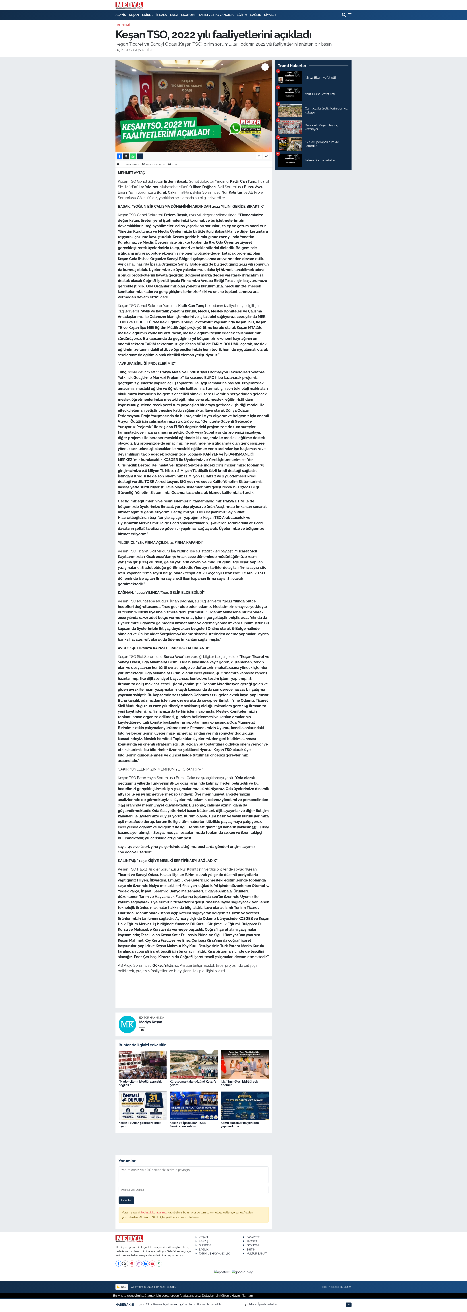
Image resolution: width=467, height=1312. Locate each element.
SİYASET (270, 15)
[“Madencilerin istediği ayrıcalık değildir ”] (143, 1064)
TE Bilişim (345, 1286)
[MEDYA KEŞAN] (129, 5)
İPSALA (161, 15)
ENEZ (174, 15)
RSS (123, 1286)
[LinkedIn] (145, 1264)
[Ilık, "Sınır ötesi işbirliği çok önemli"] (245, 1064)
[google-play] (242, 1272)
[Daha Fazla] (140, 156)
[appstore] (222, 1272)
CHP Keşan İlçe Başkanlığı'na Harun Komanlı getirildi (183, 1304)
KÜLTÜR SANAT (256, 1253)
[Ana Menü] (349, 15)
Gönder (126, 1200)
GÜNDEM (205, 1245)
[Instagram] (139, 1264)
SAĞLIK (255, 15)
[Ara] (344, 15)
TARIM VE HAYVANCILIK (216, 15)
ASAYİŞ (120, 15)
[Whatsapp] (159, 1264)
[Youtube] (152, 1264)
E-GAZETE (253, 1237)
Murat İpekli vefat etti (264, 1304)
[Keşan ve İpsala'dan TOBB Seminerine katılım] (194, 1105)
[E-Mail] (142, 1030)
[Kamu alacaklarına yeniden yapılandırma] (245, 1105)
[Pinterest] (132, 1264)
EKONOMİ (188, 15)
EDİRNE (147, 15)
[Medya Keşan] (127, 1024)
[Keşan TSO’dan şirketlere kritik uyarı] (143, 1105)
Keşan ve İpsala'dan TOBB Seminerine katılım (188, 1124)
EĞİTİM (242, 15)
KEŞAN (134, 15)
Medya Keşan (150, 1022)
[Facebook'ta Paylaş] (119, 156)
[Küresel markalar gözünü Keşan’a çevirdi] (194, 1064)
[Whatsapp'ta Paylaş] (133, 156)
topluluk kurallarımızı (154, 1212)
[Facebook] (118, 1264)
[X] (125, 1264)
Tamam (247, 1295)
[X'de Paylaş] (126, 156)
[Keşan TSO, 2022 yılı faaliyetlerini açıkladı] (193, 106)
